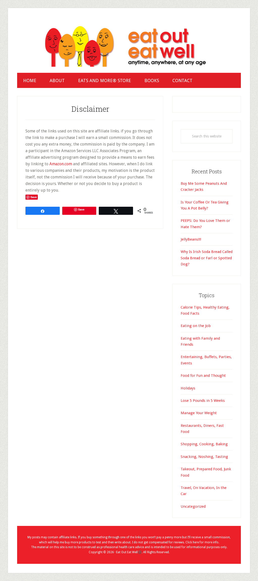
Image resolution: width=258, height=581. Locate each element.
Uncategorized (193, 506)
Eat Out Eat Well (129, 45)
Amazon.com (60, 163)
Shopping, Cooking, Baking (204, 444)
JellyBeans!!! (191, 239)
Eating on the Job (196, 325)
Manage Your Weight (199, 413)
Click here (192, 542)
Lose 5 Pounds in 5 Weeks (203, 400)
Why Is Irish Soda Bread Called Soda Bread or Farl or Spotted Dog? (207, 257)
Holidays (188, 388)
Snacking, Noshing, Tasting (204, 456)
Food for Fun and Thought (203, 375)
